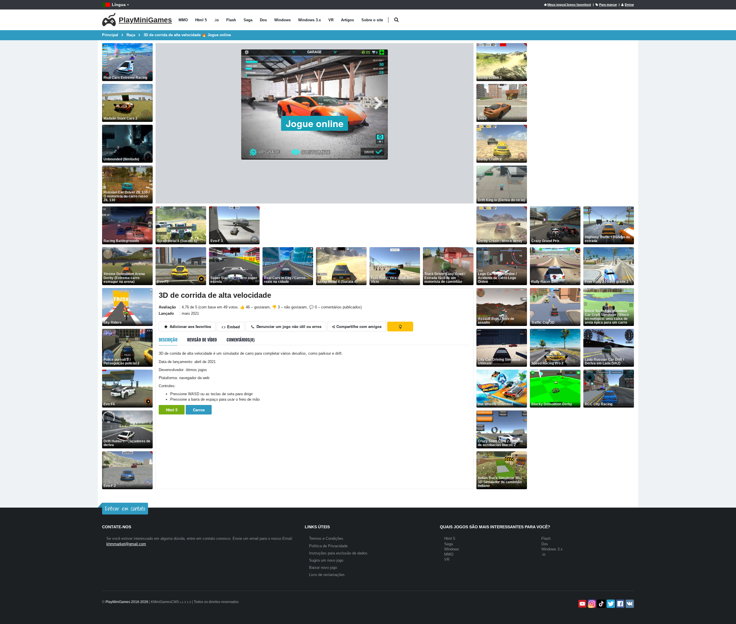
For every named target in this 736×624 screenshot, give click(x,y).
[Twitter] (610, 604)
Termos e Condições (326, 538)
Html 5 (201, 20)
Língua (119, 4)
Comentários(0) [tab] (241, 340)
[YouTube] (581, 604)
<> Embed (230, 326)
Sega (248, 20)
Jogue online (315, 123)
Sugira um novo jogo (326, 560)
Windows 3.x (309, 20)
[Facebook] (619, 604)
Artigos (347, 20)
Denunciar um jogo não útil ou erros (288, 326)
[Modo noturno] (400, 326)
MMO (183, 20)
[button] (396, 20)
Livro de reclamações (327, 575)
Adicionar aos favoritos (189, 326)
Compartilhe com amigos (358, 326)
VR (331, 20)
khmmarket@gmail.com (126, 544)
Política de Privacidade (328, 546)
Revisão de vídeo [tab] (202, 340)
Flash (231, 20)
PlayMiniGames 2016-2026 (127, 602)
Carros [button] (199, 409)
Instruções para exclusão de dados (338, 553)
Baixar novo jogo (323, 567)
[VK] (629, 604)
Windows (282, 20)
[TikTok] (600, 604)
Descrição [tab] (168, 340)
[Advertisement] (367, 225)
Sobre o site (372, 20)
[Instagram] (591, 604)
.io (216, 20)
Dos (263, 20)
